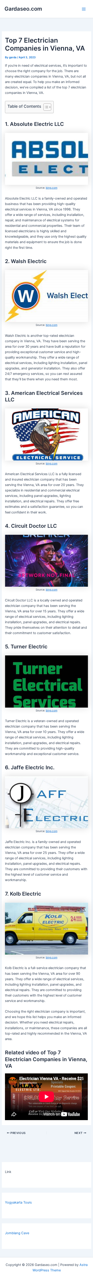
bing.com (51, 187)
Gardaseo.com (23, 8)
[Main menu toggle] (83, 9)
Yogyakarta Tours (18, 1202)
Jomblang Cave (17, 1233)
